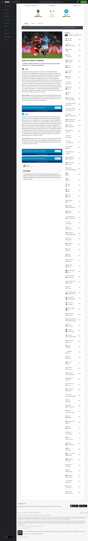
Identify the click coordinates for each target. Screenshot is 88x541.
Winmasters (46, 506)
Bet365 (41, 506)
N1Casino (59, 506)
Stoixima (13, 1)
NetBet (55, 506)
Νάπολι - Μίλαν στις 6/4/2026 (69, 27)
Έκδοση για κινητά (37, 512)
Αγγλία (70, 35)
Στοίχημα (13, 2)
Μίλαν (38, 14)
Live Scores (19, 2)
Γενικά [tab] (32, 23)
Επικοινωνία (20, 512)
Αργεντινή (76, 35)
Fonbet (37, 506)
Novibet (19, 506)
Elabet (27, 506)
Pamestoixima (33, 506)
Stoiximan (24, 506)
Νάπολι (66, 14)
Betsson (51, 506)
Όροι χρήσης (30, 512)
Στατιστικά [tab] (40, 23)
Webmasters (25, 512)
